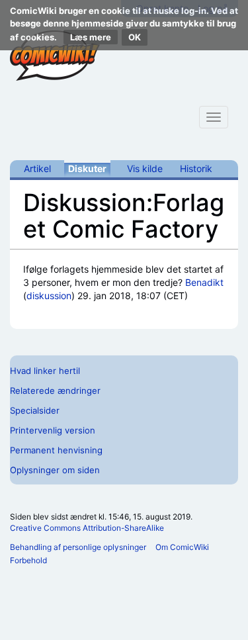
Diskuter (87, 168)
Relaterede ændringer (55, 390)
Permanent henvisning (56, 450)
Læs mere (90, 37)
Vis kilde (145, 168)
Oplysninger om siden (55, 470)
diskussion (48, 295)
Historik (196, 168)
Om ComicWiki (182, 547)
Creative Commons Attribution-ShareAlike (87, 528)
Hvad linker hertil (45, 370)
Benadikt (204, 282)
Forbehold (28, 560)
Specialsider (35, 410)
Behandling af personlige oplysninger (78, 547)
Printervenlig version (52, 430)
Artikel (37, 168)
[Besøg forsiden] (55, 55)
